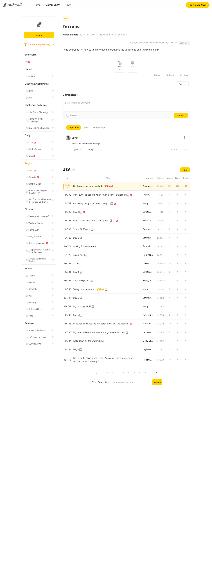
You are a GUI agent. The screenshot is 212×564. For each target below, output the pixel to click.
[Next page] (156, 372)
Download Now (198, 5)
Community (52, 4)
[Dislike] (81, 149)
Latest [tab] (86, 127)
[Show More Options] (188, 25)
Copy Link (184, 43)
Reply (90, 149)
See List (182, 84)
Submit (180, 115)
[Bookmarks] (74, 170)
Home (37, 4)
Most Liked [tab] (73, 127)
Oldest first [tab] (99, 127)
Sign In (39, 35)
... (151, 372)
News (68, 4)
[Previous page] (96, 372)
